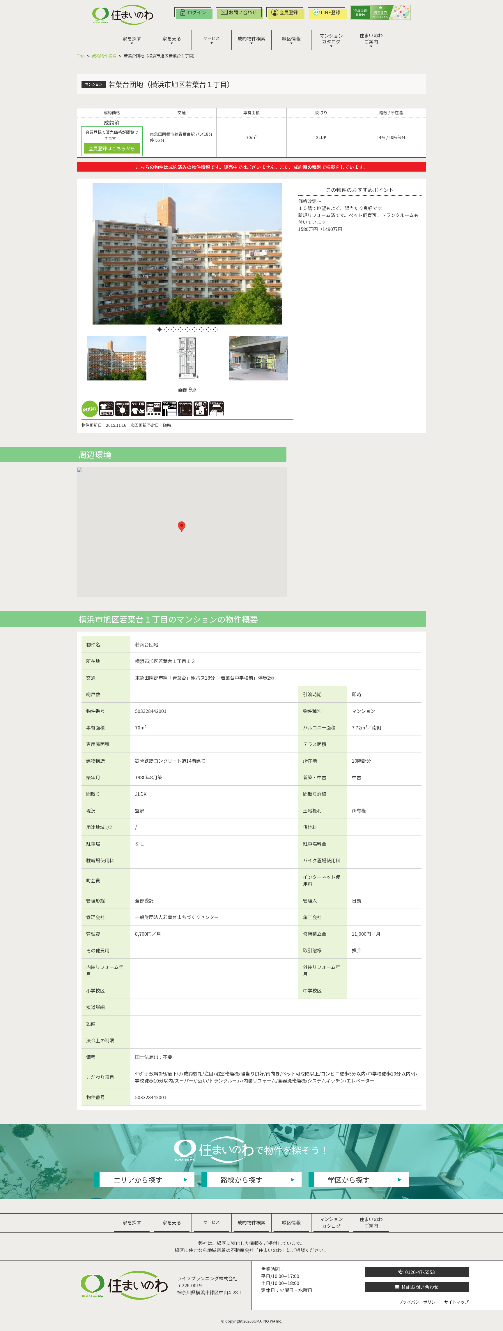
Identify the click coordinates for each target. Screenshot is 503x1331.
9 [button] (215, 329)
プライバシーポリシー (419, 1302)
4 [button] (180, 329)
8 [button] (208, 329)
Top (81, 56)
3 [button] (173, 329)
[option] (187, 254)
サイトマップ (456, 1302)
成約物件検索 (104, 56)
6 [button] (194, 329)
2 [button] (166, 329)
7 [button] (201, 329)
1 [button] (159, 329)
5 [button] (187, 329)
